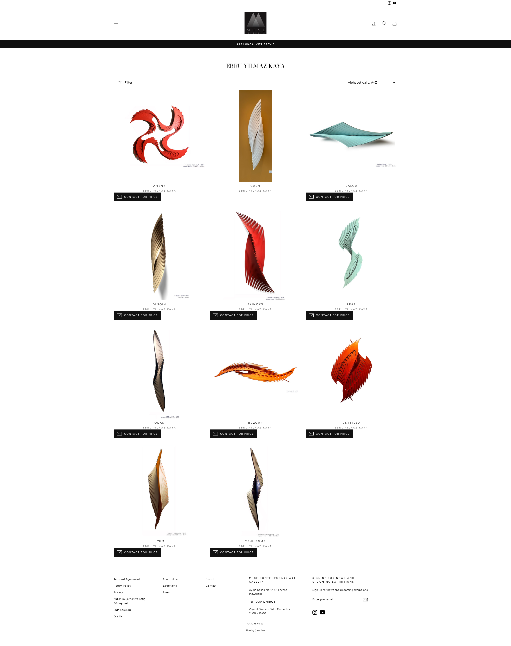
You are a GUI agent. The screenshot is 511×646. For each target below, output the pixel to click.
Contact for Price (141, 196)
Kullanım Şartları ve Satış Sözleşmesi (129, 601)
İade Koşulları (122, 609)
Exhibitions (170, 585)
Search (210, 579)
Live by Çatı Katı (255, 630)
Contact (211, 585)
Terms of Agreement (127, 579)
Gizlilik (118, 616)
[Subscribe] (365, 599)
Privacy (118, 592)
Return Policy (122, 585)
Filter (128, 82)
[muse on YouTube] (322, 612)
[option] (255, 44)
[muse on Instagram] (314, 612)
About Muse (170, 579)
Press (166, 592)
